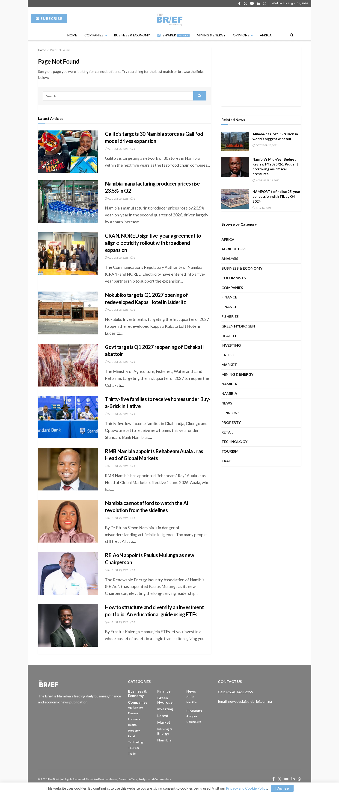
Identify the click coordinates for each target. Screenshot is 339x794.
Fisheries (230, 316)
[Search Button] (292, 35)
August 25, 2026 (117, 148)
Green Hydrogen (238, 326)
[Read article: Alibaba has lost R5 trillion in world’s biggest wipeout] (235, 141)
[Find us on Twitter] (245, 3)
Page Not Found (60, 50)
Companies (94, 35)
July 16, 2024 (263, 207)
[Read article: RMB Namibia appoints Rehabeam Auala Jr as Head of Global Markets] (68, 469)
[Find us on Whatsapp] (264, 3)
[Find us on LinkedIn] (258, 3)
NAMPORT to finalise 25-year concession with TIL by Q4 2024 (276, 196)
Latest (228, 355)
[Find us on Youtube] (252, 3)
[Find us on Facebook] (239, 3)
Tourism (229, 451)
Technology (234, 441)
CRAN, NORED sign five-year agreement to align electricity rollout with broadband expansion (153, 243)
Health (228, 336)
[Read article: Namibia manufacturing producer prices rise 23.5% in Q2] (68, 201)
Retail (227, 432)
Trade (227, 461)
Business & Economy (132, 35)
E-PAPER (175, 35)
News (226, 403)
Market (229, 364)
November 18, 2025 (267, 180)
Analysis (229, 258)
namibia (229, 393)
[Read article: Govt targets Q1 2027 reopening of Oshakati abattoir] (68, 365)
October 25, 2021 (266, 145)
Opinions (241, 35)
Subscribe (51, 18)
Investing (231, 345)
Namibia (229, 384)
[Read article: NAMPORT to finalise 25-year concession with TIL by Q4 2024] (235, 199)
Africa (266, 35)
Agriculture (234, 249)
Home (72, 35)
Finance (229, 297)
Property (231, 422)
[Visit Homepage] (170, 18)
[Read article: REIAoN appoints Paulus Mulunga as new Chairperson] (68, 573)
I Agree (282, 788)
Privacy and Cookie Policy (246, 788)
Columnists (233, 278)
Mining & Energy (211, 35)
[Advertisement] (261, 76)
